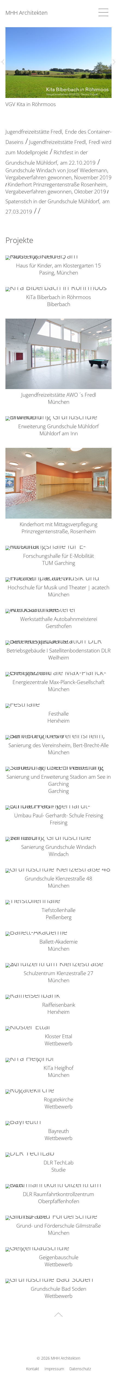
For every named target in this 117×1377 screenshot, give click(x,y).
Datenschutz (80, 1368)
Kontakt (32, 1368)
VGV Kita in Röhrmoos (30, 104)
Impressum (54, 1368)
